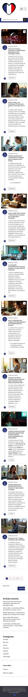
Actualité (5, 639)
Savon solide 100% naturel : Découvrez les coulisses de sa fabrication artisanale (16, 215)
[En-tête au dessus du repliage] (25, 8)
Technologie (6, 656)
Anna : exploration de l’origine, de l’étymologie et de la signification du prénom (17, 323)
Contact (5, 669)
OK (14, 694)
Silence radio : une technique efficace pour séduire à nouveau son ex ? (16, 105)
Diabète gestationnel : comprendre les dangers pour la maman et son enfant (16, 158)
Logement (6, 653)
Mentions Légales (8, 673)
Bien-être (12, 77)
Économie (6, 648)
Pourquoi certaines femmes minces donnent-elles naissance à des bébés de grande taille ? (16, 380)
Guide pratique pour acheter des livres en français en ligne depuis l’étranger (16, 487)
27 (17, 578)
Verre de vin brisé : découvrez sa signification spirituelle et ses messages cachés (16, 51)
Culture (11, 353)
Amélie (16, 46)
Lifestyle (11, 131)
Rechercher (6, 585)
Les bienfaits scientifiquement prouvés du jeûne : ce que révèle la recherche (16, 267)
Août (5, 48)
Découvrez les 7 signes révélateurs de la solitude (16, 539)
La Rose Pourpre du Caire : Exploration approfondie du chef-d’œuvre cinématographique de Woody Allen (16, 434)
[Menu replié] (21, 8)
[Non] (26, 691)
